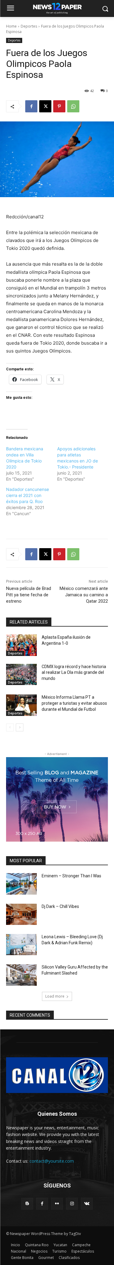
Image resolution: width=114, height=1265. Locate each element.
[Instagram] (72, 1204)
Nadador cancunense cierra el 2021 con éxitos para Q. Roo (27, 495)
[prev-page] (10, 727)
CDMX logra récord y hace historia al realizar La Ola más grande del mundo (74, 672)
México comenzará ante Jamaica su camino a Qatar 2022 (84, 595)
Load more (54, 996)
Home (11, 26)
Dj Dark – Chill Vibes (60, 906)
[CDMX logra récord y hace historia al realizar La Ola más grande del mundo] (21, 674)
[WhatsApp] (73, 106)
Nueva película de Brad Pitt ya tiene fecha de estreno (28, 595)
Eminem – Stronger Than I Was (71, 875)
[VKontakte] (87, 1204)
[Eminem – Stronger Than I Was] (21, 883)
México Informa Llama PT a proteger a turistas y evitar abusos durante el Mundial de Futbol (74, 703)
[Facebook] (31, 106)
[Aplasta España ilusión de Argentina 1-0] (21, 645)
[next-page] (19, 727)
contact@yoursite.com (51, 1161)
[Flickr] (57, 1204)
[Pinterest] (59, 106)
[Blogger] (27, 1204)
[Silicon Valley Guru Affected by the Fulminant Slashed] (21, 974)
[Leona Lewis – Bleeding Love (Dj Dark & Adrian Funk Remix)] (21, 944)
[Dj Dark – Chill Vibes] (21, 914)
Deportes (29, 26)
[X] (45, 106)
